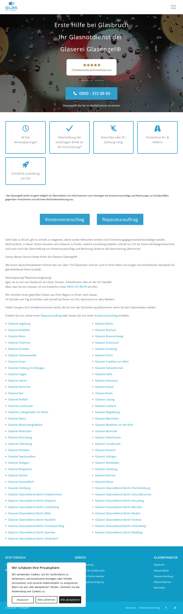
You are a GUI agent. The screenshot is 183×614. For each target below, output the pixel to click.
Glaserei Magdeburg (107, 412)
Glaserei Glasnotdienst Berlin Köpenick (32, 500)
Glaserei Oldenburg (20, 443)
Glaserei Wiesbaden (107, 462)
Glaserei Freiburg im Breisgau (26, 368)
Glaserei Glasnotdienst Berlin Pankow (118, 519)
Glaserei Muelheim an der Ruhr (114, 424)
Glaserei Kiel (15, 393)
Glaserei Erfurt (104, 355)
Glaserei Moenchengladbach (25, 424)
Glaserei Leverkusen (20, 406)
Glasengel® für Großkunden (90, 570)
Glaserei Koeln (104, 393)
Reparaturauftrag (120, 219)
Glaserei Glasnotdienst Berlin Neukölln (32, 519)
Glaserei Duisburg (106, 349)
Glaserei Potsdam (19, 450)
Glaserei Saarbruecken (22, 456)
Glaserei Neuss (104, 481)
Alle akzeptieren (70, 599)
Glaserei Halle (103, 374)
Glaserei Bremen (105, 475)
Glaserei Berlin (104, 323)
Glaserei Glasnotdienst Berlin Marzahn (118, 507)
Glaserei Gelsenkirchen (109, 368)
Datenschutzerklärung (149, 607)
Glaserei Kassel (104, 386)
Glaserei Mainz (17, 418)
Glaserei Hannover (106, 380)
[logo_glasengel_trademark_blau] (11, 7)
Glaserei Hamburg (106, 469)
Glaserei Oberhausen (108, 437)
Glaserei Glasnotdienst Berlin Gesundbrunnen (123, 494)
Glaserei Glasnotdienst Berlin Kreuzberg (119, 500)
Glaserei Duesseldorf (21, 481)
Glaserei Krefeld (18, 399)
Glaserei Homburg (19, 488)
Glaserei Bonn (16, 336)
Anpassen (23, 599)
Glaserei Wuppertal (20, 469)
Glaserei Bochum (105, 330)
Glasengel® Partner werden (89, 576)
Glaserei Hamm (17, 380)
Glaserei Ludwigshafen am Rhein (28, 412)
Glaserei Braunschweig (109, 336)
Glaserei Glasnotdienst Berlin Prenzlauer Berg (36, 526)
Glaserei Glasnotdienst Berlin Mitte (29, 513)
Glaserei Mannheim (107, 418)
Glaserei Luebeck (105, 406)
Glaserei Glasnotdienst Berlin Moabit (117, 513)
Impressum (130, 607)
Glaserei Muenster (106, 431)
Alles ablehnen (46, 599)
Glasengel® (24, 607)
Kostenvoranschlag (64, 219)
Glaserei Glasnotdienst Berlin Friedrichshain (35, 494)
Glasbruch (159, 564)
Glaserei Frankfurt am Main (112, 361)
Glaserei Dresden (18, 349)
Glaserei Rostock (105, 450)
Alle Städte (159, 587)
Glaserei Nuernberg (20, 437)
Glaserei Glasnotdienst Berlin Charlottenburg (122, 488)
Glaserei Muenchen (20, 431)
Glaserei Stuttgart (18, 462)
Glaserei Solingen (105, 456)
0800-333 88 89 (77, 286)
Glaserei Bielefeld (18, 330)
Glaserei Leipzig (104, 399)
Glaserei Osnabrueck (108, 443)
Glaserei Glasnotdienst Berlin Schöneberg (120, 526)
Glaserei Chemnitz (19, 342)
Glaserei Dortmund (107, 342)
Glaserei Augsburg (19, 323)
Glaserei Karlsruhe (19, 386)
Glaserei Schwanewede (22, 355)
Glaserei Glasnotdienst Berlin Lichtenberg (33, 507)
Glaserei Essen (17, 361)
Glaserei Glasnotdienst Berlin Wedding (118, 532)
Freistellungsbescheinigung (89, 582)
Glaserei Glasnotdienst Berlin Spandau (31, 532)
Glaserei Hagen (17, 374)
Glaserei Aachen (18, 475)
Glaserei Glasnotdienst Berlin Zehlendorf (33, 538)
